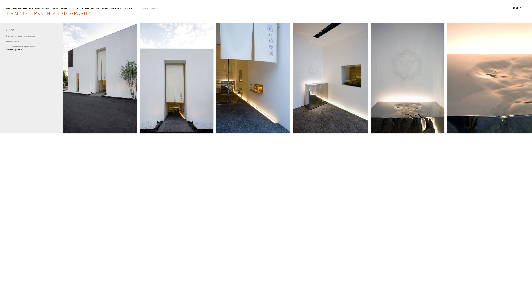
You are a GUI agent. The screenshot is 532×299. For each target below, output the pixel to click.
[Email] (514, 8)
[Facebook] (520, 8)
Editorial (85, 8)
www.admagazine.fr (14, 49)
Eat (77, 8)
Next (154, 8)
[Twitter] (517, 8)
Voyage (105, 8)
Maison (64, 8)
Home (8, 8)
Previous (144, 8)
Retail (56, 8)
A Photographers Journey (40, 8)
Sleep (71, 8)
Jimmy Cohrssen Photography (48, 13)
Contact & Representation (122, 8)
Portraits (95, 8)
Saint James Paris (19, 8)
